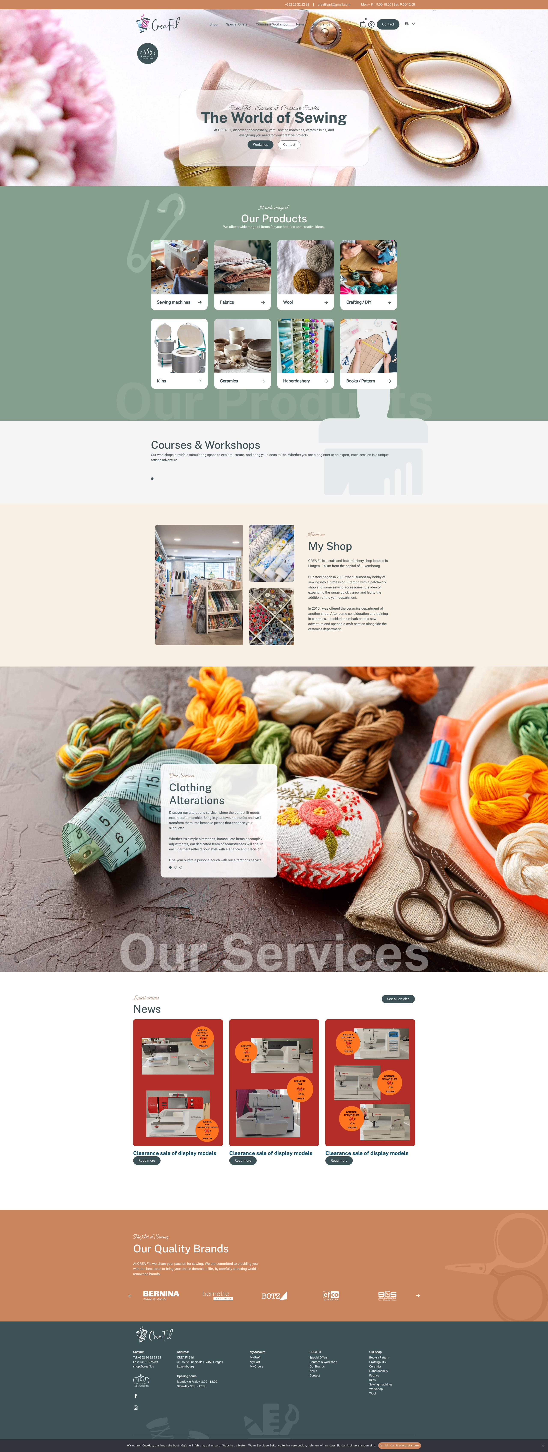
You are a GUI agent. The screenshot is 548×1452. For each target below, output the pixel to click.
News (300, 24)
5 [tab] (367, 1189)
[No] (543, 1445)
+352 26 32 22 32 (297, 4)
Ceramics (229, 380)
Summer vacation (347, 1153)
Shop (213, 24)
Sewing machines (173, 302)
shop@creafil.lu (143, 1366)
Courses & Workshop (271, 24)
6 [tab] (372, 1189)
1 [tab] (152, 478)
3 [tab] (180, 846)
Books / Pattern (360, 380)
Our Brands (321, 24)
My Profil (255, 1357)
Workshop (260, 145)
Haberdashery (296, 380)
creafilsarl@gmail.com (334, 4)
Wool (288, 302)
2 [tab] (175, 846)
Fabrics (227, 302)
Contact (388, 24)
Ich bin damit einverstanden (399, 1445)
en (407, 24)
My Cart (255, 1362)
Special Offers (236, 24)
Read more (146, 1160)
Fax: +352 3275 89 (145, 1362)
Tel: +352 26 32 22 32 (147, 1357)
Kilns (161, 380)
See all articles (398, 999)
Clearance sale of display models (174, 1153)
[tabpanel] (274, 822)
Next (418, 1098)
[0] (363, 26)
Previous (130, 1296)
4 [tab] (362, 1189)
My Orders (256, 1366)
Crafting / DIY (358, 302)
